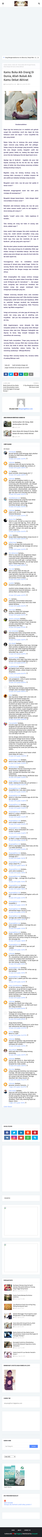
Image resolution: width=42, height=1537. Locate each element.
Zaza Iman (12, 610)
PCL (10, 599)
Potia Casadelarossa (15, 986)
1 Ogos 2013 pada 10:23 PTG (18, 1087)
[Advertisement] (21, 31)
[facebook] (7, 1133)
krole (10, 695)
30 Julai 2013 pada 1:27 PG (17, 912)
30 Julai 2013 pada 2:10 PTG (17, 1055)
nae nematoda (13, 631)
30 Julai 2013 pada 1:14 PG (17, 882)
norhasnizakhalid (14, 677)
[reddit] (28, 1133)
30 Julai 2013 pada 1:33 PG (17, 928)
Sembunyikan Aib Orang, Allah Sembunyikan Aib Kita (23, 423)
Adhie (10, 535)
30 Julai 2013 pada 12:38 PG (17, 801)
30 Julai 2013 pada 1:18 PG (17, 889)
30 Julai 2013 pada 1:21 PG (17, 898)
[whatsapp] (28, 1138)
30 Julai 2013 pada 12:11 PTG (18, 1028)
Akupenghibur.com (10, 84)
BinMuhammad (14, 767)
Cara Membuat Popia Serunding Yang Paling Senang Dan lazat (24, 1305)
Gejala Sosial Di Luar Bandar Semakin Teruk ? (24, 1353)
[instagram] (14, 1138)
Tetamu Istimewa (14, 619)
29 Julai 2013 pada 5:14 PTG (17, 615)
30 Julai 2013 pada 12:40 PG (17, 808)
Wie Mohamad (13, 553)
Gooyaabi (35, 1533)
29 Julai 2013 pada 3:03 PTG (17, 494)
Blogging (19, 1533)
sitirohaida (12, 452)
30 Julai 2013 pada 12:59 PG (17, 849)
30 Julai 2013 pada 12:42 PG (17, 817)
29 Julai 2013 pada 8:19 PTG (17, 663)
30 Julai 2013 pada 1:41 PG (17, 950)
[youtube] (21, 1138)
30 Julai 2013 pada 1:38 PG (17, 941)
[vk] (7, 1138)
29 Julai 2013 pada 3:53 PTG (17, 565)
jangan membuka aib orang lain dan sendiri (17, 367)
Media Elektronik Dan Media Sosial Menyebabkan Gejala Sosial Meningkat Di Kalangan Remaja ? (25, 1334)
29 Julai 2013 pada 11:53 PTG (18, 756)
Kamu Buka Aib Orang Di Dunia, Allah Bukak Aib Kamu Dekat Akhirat (25, 432)
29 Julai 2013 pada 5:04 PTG (17, 606)
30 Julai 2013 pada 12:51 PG (17, 840)
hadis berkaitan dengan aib (20, 365)
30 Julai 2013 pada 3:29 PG (17, 998)
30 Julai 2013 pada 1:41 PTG (17, 1046)
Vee (10, 471)
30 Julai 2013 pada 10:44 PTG (18, 1080)
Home (13, 1530)
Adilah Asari (13, 542)
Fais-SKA (11, 569)
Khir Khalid (12, 643)
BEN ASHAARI (8, 1503)
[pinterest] (35, 1133)
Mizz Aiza (12, 1069)
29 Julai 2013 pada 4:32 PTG (17, 595)
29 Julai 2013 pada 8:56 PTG (17, 682)
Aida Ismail (12, 1091)
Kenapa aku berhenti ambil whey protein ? (18, 1504)
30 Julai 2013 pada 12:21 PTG (18, 1035)
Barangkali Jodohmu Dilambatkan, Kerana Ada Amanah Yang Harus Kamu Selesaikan (24, 1344)
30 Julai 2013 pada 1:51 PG (17, 964)
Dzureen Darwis (14, 658)
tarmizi (11, 1032)
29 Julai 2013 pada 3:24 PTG (17, 531)
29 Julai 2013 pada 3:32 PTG (17, 549)
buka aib (14, 65)
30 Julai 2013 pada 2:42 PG (17, 982)
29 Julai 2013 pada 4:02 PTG (17, 579)
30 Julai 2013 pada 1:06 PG (17, 865)
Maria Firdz (12, 519)
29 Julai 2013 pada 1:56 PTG (17, 468)
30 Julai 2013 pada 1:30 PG (17, 919)
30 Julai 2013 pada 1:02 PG (17, 858)
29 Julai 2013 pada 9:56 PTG (17, 691)
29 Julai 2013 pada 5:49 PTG (17, 654)
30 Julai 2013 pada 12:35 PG (17, 792)
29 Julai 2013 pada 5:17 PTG (17, 627)
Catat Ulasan (8, 1106)
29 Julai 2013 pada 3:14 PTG (17, 507)
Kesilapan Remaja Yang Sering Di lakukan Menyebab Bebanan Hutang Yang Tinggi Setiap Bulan (24, 1286)
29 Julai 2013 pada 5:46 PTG (17, 640)
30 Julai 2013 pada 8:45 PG (17, 1019)
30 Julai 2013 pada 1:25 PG (17, 905)
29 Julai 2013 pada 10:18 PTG (18, 719)
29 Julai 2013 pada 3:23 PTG (17, 516)
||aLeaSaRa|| (13, 723)
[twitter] (14, 1133)
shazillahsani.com (14, 498)
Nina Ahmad (13, 1050)
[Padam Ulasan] (27, 459)
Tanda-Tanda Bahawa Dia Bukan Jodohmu (22, 1296)
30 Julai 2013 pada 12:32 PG (17, 784)
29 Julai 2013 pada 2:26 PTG (17, 475)
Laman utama (7, 65)
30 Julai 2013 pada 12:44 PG (17, 824)
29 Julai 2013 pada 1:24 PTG (17, 459)
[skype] (35, 1138)
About (19, 1530)
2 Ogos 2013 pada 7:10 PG (17, 1103)
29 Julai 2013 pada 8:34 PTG (17, 673)
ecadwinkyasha (14, 666)
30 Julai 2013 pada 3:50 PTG (18, 1065)
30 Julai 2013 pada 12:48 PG (17, 833)
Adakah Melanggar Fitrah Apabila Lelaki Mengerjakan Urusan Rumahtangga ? (25, 1314)
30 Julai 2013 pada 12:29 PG (17, 763)
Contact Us (27, 1530)
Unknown (12, 462)
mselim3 (11, 583)
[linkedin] (21, 1133)
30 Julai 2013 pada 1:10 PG (17, 873)
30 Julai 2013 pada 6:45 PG (17, 1008)
